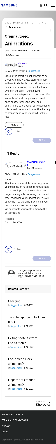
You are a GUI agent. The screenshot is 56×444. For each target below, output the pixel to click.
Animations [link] (15, 27)
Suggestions (34, 71)
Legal (5, 431)
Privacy (6, 426)
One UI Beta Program (16, 22)
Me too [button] (14, 125)
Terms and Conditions (15, 420)
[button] (45, 64)
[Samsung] (9, 5)
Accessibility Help (12, 414)
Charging (14, 301)
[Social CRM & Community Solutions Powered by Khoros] (43, 403)
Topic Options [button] (45, 30)
